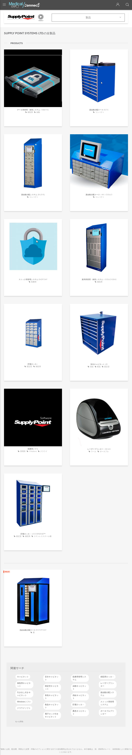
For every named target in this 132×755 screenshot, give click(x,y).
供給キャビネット (79, 696)
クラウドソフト (24, 708)
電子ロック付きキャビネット (51, 715)
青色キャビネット (51, 696)
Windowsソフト (24, 702)
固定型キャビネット (51, 687)
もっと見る (19, 721)
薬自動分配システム (107, 693)
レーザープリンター (107, 684)
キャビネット (23, 677)
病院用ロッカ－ (107, 677)
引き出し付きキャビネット (24, 693)
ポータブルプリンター (107, 712)
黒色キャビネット (79, 712)
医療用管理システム (79, 678)
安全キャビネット (51, 678)
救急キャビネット (51, 706)
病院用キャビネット (24, 684)
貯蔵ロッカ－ (78, 704)
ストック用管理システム (107, 703)
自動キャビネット (79, 687)
